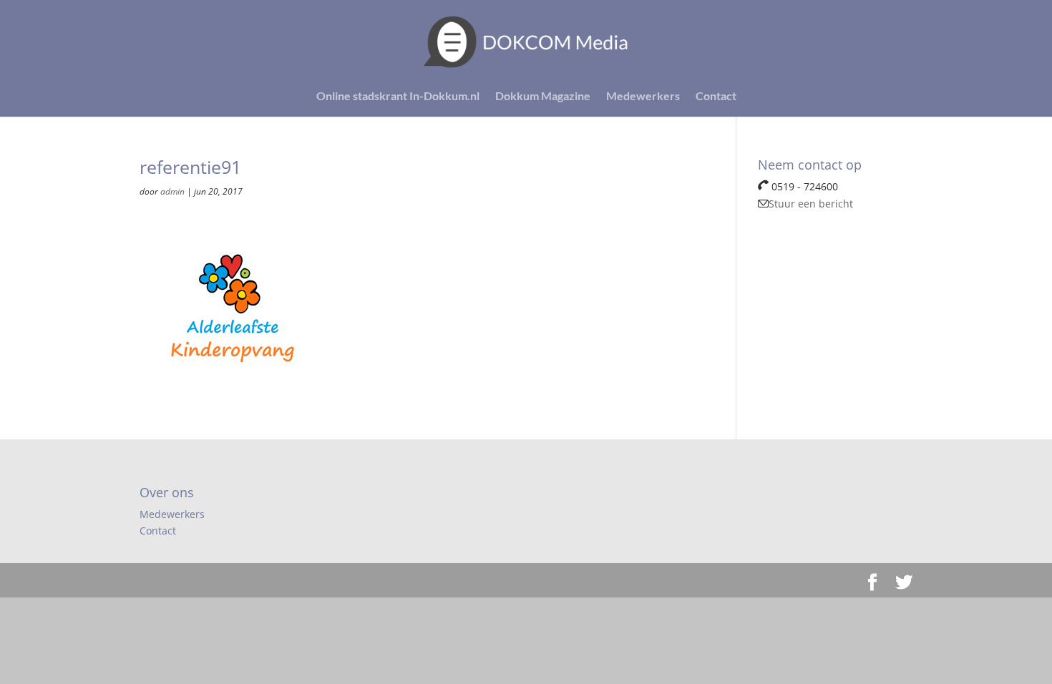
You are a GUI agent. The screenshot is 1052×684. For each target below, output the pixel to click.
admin (172, 191)
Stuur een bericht (811, 203)
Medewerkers (643, 96)
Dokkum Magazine (542, 96)
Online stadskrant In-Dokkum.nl (397, 96)
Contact (716, 96)
